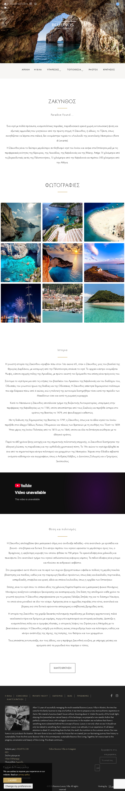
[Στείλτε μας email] (5, 7)
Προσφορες (83, 696)
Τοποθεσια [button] (74, 69)
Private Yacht (40, 696)
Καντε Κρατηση (62, 667)
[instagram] (117, 695)
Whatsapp (15, 758)
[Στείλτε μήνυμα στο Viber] (31, 3)
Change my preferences (18, 786)
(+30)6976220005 (17, 3)
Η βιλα (38, 69)
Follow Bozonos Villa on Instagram (62, 749)
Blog (70, 696)
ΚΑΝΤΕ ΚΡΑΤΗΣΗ (15, 699)
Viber (7, 758)
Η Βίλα (8, 696)
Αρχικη (26, 69)
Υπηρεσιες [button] (53, 69)
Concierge (22, 696)
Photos (93, 69)
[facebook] (111, 695)
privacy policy (24, 774)
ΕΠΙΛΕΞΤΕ (110, 4)
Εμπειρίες (58, 696)
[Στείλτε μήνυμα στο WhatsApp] (36, 3)
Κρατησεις (109, 69)
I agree (12, 780)
